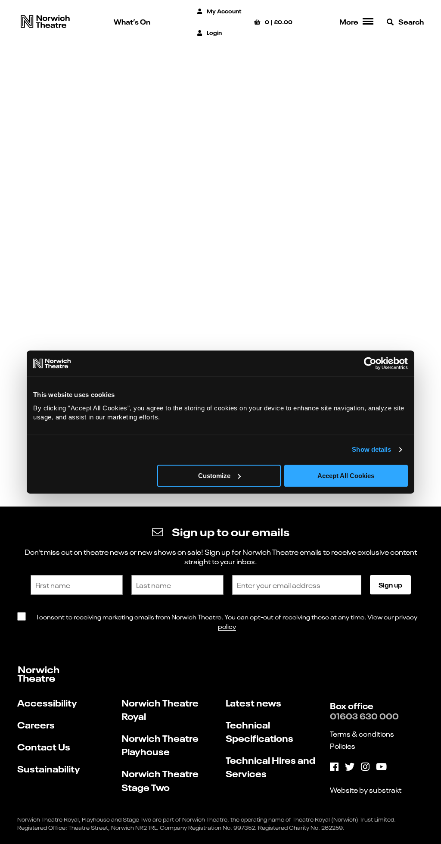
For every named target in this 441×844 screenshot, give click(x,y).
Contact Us (43, 746)
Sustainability (48, 768)
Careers (36, 724)
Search (410, 21)
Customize (214, 475)
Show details (371, 449)
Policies (342, 745)
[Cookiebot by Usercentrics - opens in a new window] (370, 363)
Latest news (253, 702)
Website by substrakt (365, 789)
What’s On (132, 21)
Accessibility (47, 702)
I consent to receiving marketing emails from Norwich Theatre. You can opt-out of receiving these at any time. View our (227, 621)
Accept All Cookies (345, 475)
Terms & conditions (362, 733)
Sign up (390, 584)
